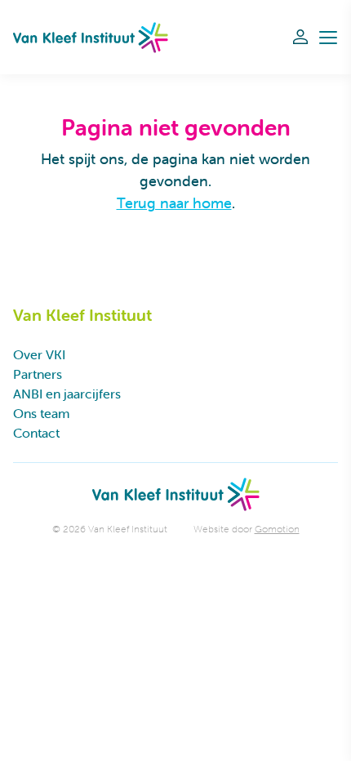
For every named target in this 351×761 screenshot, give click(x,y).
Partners (37, 374)
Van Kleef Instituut (90, 37)
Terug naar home (174, 203)
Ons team (41, 413)
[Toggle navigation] (328, 37)
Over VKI (39, 354)
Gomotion (277, 529)
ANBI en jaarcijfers (67, 393)
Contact (36, 433)
